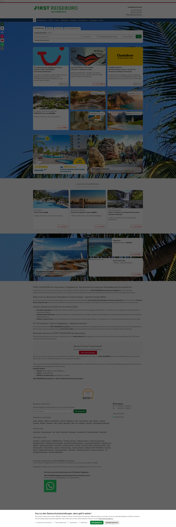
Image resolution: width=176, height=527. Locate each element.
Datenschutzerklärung (106, 518)
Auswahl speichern (112, 522)
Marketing (83, 522)
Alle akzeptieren (97, 522)
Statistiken (73, 522)
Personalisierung (60, 522)
